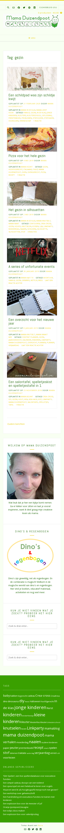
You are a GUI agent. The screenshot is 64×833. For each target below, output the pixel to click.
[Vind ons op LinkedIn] (34, 7)
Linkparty (48, 226)
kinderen (36, 340)
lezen (24, 728)
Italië (35, 169)
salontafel (33, 402)
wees (40, 280)
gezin (33, 112)
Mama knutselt (43, 221)
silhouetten (14, 232)
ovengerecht (33, 172)
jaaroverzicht (15, 340)
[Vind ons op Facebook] (18, 7)
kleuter (25, 722)
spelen (53, 748)
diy (10, 399)
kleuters (22, 115)
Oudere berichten (16, 423)
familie (26, 112)
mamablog (52, 728)
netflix (34, 280)
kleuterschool (34, 115)
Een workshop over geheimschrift (19, 793)
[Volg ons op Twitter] (24, 7)
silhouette (42, 229)
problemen (27, 118)
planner (50, 342)
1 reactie (37, 121)
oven (24, 172)
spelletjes (43, 402)
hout (20, 399)
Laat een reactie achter (32, 345)
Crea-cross (46, 223)
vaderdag (30, 753)
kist (40, 399)
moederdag (14, 229)
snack (46, 748)
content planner (30, 337)
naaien (23, 229)
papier (6, 747)
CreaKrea (55, 695)
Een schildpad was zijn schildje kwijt (32, 97)
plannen (42, 342)
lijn (41, 226)
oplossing (47, 115)
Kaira (40, 825)
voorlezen (14, 121)
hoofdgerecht (16, 169)
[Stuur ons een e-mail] (13, 7)
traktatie (22, 753)
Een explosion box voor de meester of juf (22, 803)
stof (23, 232)
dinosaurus (13, 701)
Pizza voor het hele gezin (27, 155)
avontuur (48, 277)
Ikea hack (33, 399)
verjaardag (14, 345)
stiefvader (49, 118)
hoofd (18, 226)
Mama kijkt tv (27, 277)
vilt (58, 753)
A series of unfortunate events (32, 266)
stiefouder (38, 118)
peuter (14, 748)
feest (27, 701)
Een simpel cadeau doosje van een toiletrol (23, 782)
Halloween (35, 701)
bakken (14, 695)
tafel (11, 405)
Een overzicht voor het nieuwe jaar (31, 321)
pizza (43, 172)
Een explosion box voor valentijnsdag (21, 814)
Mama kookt (27, 167)
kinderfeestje (28, 715)
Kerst (50, 708)
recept (12, 175)
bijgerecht (22, 696)
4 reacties (32, 232)
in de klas (41, 112)
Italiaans (27, 169)
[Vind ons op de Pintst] (29, 7)
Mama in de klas (28, 110)
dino (5, 701)
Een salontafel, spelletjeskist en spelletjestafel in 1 (30, 383)
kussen (35, 226)
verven (53, 753)
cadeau (31, 695)
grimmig (26, 280)
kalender (27, 340)
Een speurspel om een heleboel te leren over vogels (28, 786)
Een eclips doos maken (14, 810)
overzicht (32, 342)
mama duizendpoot (18, 342)
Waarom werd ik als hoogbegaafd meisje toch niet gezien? (30, 789)
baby (6, 695)
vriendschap (25, 121)
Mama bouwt (27, 396)
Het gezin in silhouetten (26, 209)
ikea (26, 399)
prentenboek (15, 118)
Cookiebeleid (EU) (48, 7)
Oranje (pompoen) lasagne (15, 807)
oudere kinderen (49, 742)
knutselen (26, 226)
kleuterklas (35, 722)
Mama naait (14, 223)
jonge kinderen (30, 707)
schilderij (31, 229)
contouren (34, 223)
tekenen (14, 753)
